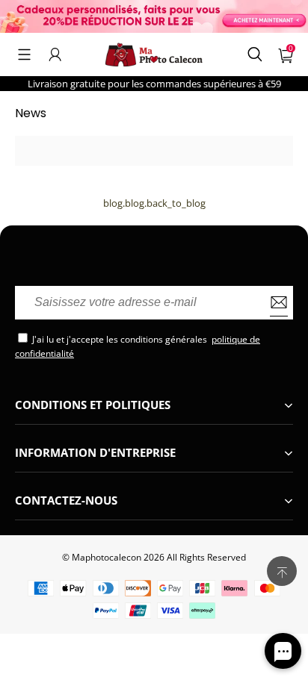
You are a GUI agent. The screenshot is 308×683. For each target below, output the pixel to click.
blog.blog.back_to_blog (154, 203)
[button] (24, 54)
